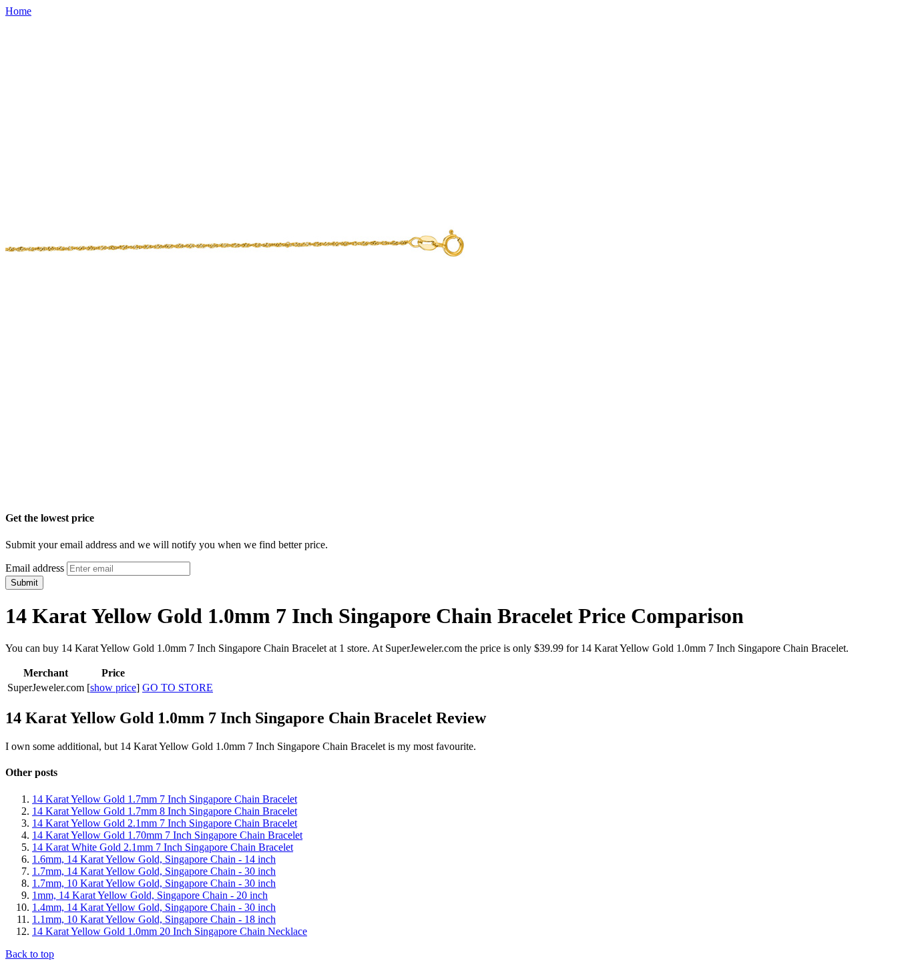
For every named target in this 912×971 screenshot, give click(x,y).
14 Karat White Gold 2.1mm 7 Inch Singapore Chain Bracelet (162, 847)
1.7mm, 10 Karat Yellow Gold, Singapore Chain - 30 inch (154, 883)
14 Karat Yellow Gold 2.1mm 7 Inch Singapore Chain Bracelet (164, 823)
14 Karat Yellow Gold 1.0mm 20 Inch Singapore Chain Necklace (169, 931)
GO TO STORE (177, 687)
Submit (24, 583)
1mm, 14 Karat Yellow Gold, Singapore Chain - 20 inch (150, 895)
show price (113, 687)
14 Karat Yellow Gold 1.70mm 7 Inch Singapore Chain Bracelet (167, 835)
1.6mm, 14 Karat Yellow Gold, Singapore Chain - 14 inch (154, 859)
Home (18, 11)
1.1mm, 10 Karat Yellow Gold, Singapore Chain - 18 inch (154, 919)
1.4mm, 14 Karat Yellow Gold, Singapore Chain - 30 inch (154, 907)
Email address (34, 568)
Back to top (29, 954)
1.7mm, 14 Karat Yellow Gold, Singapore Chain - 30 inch (154, 871)
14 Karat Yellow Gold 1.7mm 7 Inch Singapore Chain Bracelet (164, 799)
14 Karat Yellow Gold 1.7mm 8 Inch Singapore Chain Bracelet (164, 811)
